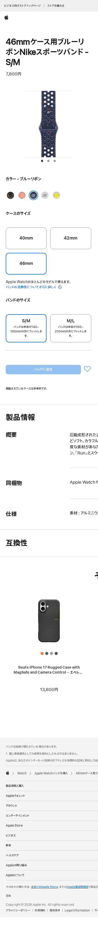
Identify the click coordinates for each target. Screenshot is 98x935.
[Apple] (7, 772)
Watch (22, 773)
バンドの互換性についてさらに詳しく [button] (31, 287)
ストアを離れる (56, 6)
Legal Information (77, 910)
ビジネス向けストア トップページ (22, 6)
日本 (8, 896)
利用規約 (40, 910)
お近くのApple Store (44, 887)
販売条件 (55, 910)
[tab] (42, 161)
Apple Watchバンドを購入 (51, 773)
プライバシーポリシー (18, 910)
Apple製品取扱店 (77, 887)
